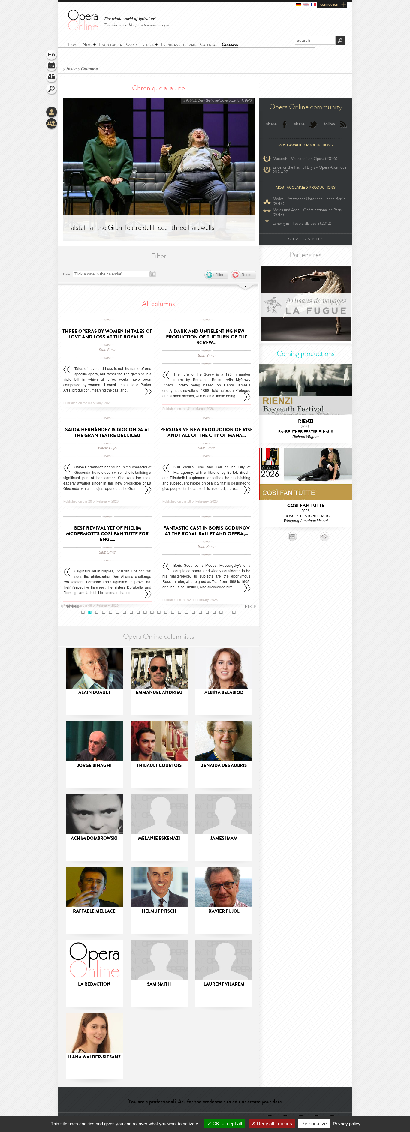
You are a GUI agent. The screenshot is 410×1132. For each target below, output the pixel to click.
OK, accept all (226, 1123)
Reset (246, 275)
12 (159, 612)
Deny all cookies (273, 1123)
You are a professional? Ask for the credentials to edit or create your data (205, 1101)
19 (207, 612)
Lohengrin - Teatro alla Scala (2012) (302, 223)
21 (221, 612)
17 (193, 612)
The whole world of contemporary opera (138, 25)
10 (145, 612)
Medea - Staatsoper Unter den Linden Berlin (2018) (309, 201)
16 (186, 612)
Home (71, 68)
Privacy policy (346, 1123)
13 (165, 612)
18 (200, 612)
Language (52, 55)
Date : (67, 274)
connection (329, 4)
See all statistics (305, 239)
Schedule (52, 67)
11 (152, 612)
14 (172, 612)
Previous (72, 606)
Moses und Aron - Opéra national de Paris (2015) (307, 212)
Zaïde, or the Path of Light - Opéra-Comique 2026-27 (309, 170)
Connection (52, 113)
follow (329, 124)
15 (179, 612)
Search (52, 89)
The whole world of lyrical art (130, 19)
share (271, 124)
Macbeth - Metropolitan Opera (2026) (305, 158)
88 (234, 612)
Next (248, 606)
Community (52, 124)
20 (214, 612)
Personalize (314, 1123)
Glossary (52, 78)
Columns (89, 68)
